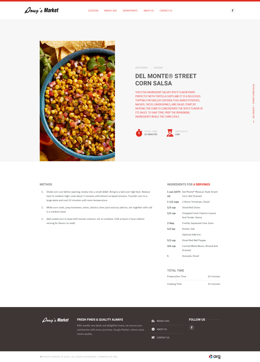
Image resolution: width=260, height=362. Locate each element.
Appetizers (141, 67)
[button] (77, 100)
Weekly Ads (163, 320)
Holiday (158, 67)
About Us (149, 10)
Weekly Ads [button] (110, 10)
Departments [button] (130, 10)
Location (93, 10)
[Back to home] (42, 11)
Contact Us (166, 10)
